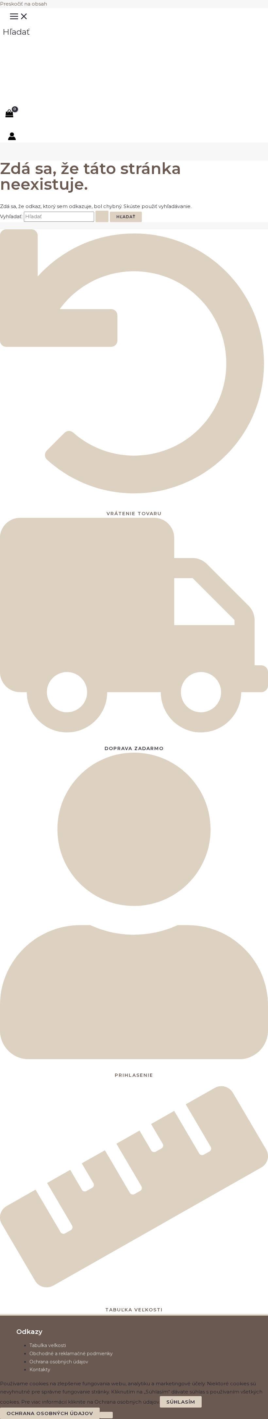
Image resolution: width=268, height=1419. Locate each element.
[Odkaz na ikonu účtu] (12, 137)
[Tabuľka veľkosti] (134, 1291)
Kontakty (39, 1370)
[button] (16, 32)
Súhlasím (180, 1402)
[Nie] (106, 1415)
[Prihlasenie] (134, 1056)
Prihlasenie (134, 1075)
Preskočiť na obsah (23, 4)
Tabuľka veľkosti (134, 1310)
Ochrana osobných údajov (58, 1362)
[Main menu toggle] (19, 16)
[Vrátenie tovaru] (134, 494)
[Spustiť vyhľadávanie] (102, 216)
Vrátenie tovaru (134, 514)
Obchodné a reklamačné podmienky (71, 1354)
